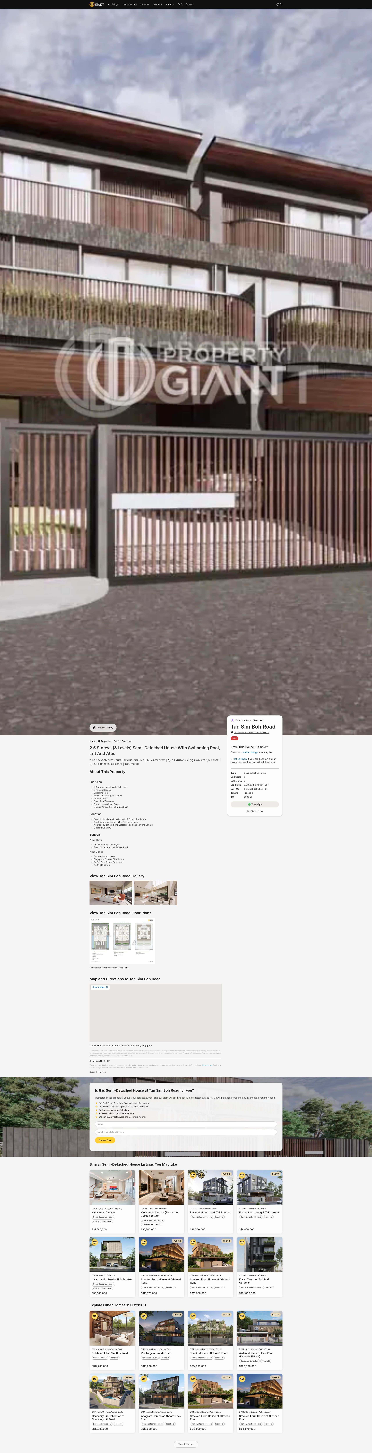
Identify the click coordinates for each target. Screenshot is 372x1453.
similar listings (250, 752)
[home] (97, 4)
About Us (170, 4)
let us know (240, 758)
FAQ (180, 4)
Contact (189, 4)
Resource (157, 4)
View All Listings (186, 1444)
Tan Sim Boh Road (123, 741)
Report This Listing (98, 1072)
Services (144, 4)
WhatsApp (256, 804)
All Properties (104, 741)
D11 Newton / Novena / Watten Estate (251, 732)
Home (92, 741)
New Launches (129, 4)
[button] (113, 4)
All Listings (113, 4)
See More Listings (255, 811)
